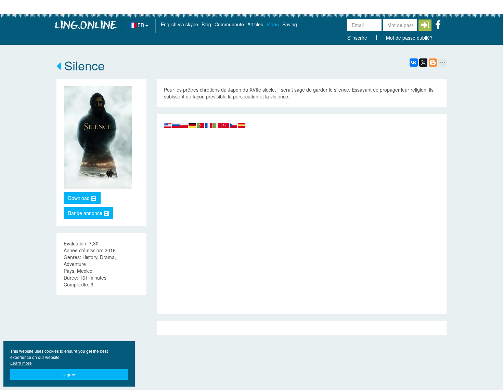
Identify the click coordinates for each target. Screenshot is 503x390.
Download (79, 197)
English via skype (179, 24)
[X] (423, 62)
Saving (289, 24)
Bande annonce (86, 213)
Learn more (21, 363)
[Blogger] (433, 62)
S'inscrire (357, 37)
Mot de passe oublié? (409, 37)
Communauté (229, 24)
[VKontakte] (414, 62)
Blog (206, 24)
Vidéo (273, 24)
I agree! (69, 374)
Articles (255, 24)
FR (141, 25)
